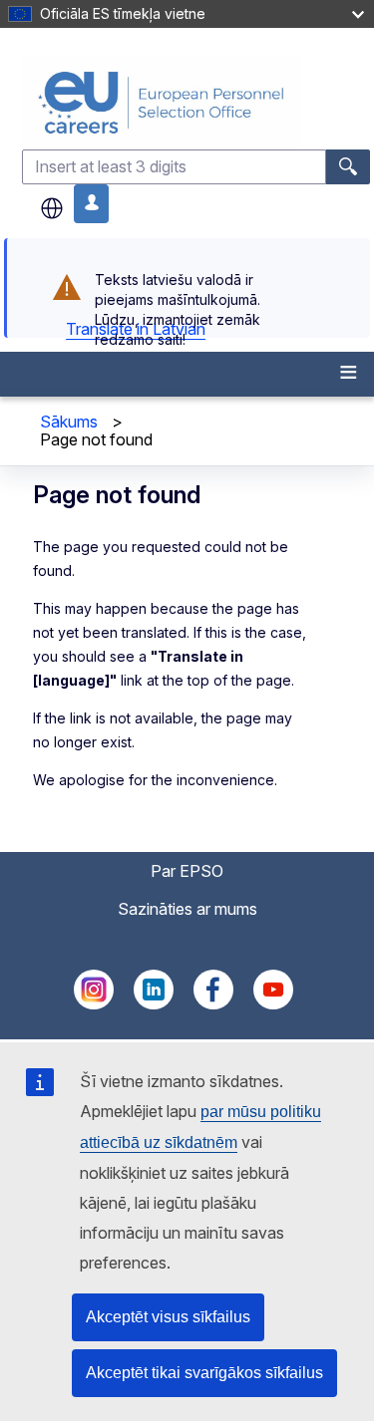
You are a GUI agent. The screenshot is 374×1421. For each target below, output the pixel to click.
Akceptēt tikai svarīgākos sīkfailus (204, 1372)
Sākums (69, 421)
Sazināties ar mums (187, 909)
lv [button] (52, 208)
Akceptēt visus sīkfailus (168, 1316)
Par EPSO (187, 871)
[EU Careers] (196, 102)
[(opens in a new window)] (94, 1003)
